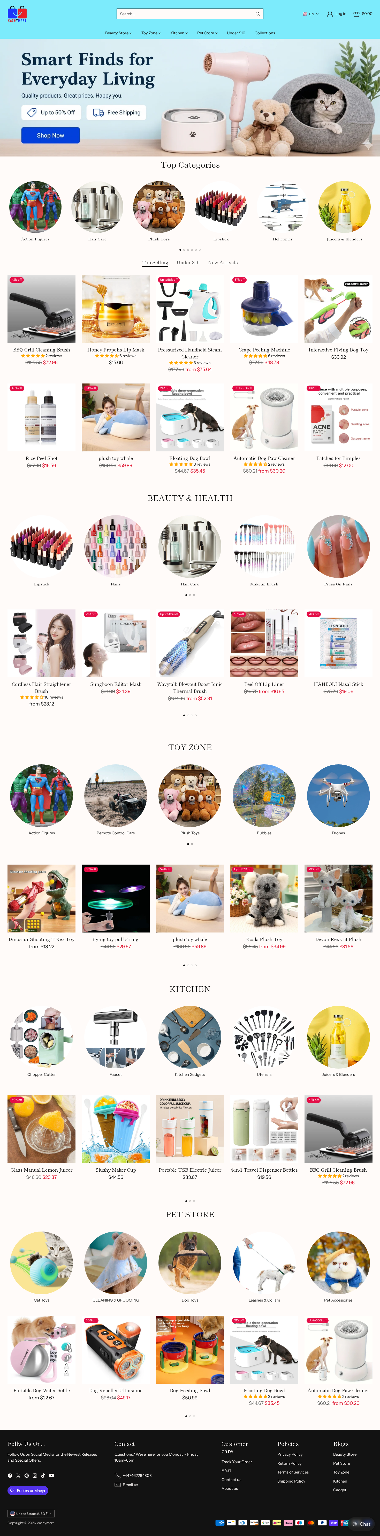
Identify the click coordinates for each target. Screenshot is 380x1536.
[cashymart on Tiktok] (43, 1476)
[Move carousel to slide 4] (192, 250)
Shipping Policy (291, 1481)
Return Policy (289, 1463)
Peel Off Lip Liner (264, 683)
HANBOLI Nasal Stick (338, 683)
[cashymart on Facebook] (10, 1476)
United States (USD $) (32, 1514)
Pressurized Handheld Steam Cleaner (190, 353)
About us (230, 1488)
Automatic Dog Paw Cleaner (264, 457)
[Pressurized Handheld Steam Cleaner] (190, 309)
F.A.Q (226, 1470)
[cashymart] (17, 13)
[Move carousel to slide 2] (184, 250)
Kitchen (340, 1481)
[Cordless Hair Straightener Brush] (41, 643)
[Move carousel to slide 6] (200, 250)
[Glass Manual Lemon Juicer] (41, 1129)
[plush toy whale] (116, 417)
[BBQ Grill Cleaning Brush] (41, 309)
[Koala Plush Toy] (264, 898)
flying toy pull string (116, 939)
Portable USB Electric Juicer (190, 1169)
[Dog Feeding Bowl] (190, 1350)
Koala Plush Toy (264, 939)
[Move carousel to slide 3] (188, 250)
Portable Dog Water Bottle (41, 1390)
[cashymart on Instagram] (35, 1476)
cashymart (45, 1523)
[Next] (371, 210)
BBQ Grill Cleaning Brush (41, 349)
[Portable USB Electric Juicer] (190, 1129)
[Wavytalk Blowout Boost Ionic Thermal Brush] (190, 643)
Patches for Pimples (338, 457)
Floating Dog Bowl (189, 457)
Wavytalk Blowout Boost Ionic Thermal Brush (190, 687)
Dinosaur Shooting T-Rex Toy (41, 939)
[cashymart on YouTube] (51, 1476)
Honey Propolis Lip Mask (115, 349)
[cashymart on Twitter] (18, 1476)
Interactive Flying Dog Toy (338, 349)
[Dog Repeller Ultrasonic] (116, 1350)
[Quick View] (68, 281)
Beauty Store (344, 1454)
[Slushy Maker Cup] (116, 1129)
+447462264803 (137, 1475)
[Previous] (9, 210)
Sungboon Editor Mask (115, 683)
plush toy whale (115, 457)
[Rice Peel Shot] (41, 417)
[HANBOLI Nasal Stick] (339, 643)
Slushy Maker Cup (115, 1169)
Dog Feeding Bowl (190, 1390)
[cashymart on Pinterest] (27, 1476)
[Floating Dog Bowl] (190, 417)
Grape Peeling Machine (264, 349)
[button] (311, 14)
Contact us (231, 1479)
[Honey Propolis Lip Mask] (116, 309)
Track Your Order (237, 1461)
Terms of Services (293, 1472)
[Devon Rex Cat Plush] (339, 898)
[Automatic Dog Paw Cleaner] (264, 417)
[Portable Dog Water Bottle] (41, 1350)
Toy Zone (341, 1472)
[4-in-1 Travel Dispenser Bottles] (264, 1129)
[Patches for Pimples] (339, 417)
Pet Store (341, 1463)
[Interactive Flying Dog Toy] (339, 309)
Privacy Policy (290, 1454)
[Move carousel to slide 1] (180, 250)
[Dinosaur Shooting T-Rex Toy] (41, 898)
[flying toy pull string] (116, 898)
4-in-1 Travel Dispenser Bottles (264, 1169)
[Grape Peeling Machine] (264, 309)
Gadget (339, 1489)
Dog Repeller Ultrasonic (115, 1390)
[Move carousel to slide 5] (196, 250)
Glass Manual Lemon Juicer (41, 1169)
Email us (130, 1484)
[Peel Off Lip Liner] (264, 643)
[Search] (257, 14)
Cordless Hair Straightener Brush (41, 687)
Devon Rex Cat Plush (338, 939)
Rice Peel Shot (41, 457)
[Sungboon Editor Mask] (116, 643)
